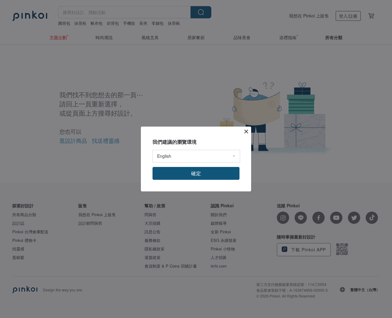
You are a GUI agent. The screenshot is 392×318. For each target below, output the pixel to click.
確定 (196, 173)
